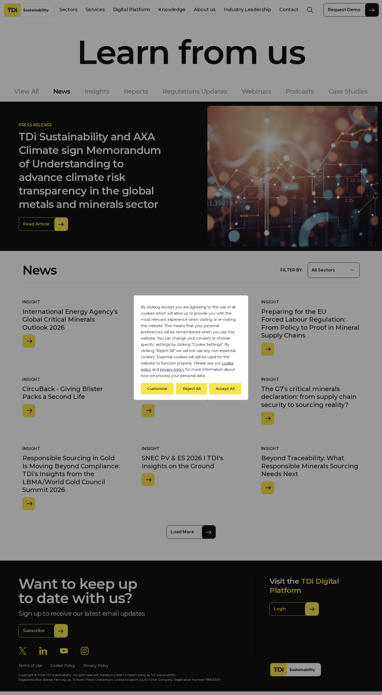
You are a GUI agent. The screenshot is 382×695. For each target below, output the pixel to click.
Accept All (225, 388)
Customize (157, 388)
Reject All (192, 388)
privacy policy (172, 369)
